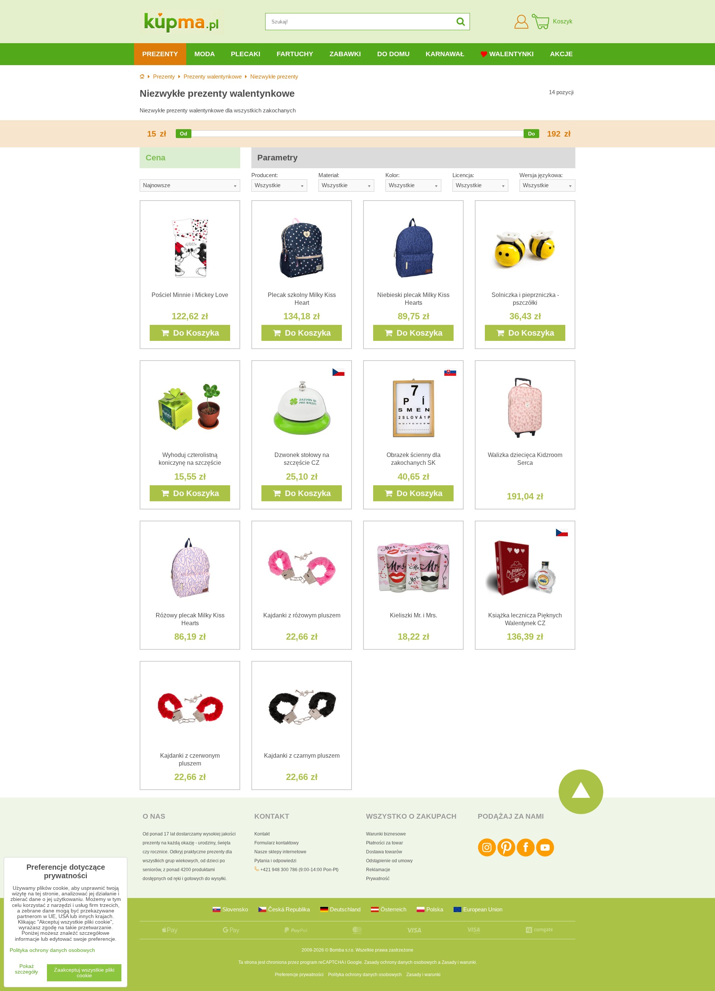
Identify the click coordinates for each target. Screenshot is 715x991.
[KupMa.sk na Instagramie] (487, 855)
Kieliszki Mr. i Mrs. (413, 615)
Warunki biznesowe (386, 834)
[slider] (183, 133)
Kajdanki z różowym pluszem (301, 615)
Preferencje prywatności (299, 974)
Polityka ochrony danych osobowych (365, 974)
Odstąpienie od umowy (389, 860)
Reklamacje (378, 869)
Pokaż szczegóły (26, 969)
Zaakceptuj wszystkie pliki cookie (84, 972)
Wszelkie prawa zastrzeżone (384, 950)
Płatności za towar (384, 842)
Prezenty (160, 54)
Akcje (561, 54)
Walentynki (511, 54)
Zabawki (345, 54)
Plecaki (245, 54)
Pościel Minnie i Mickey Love (190, 295)
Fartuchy (295, 54)
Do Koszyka (194, 333)
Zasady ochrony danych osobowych (400, 962)
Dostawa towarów (384, 851)
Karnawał (445, 54)
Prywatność (378, 878)
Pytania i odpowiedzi (275, 860)
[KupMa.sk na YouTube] (545, 855)
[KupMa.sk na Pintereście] (506, 855)
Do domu (393, 54)
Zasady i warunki (459, 962)
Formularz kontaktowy (276, 842)
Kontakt (262, 834)
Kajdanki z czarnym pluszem (302, 755)
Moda (204, 54)
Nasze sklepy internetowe (280, 851)
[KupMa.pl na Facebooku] (526, 855)
